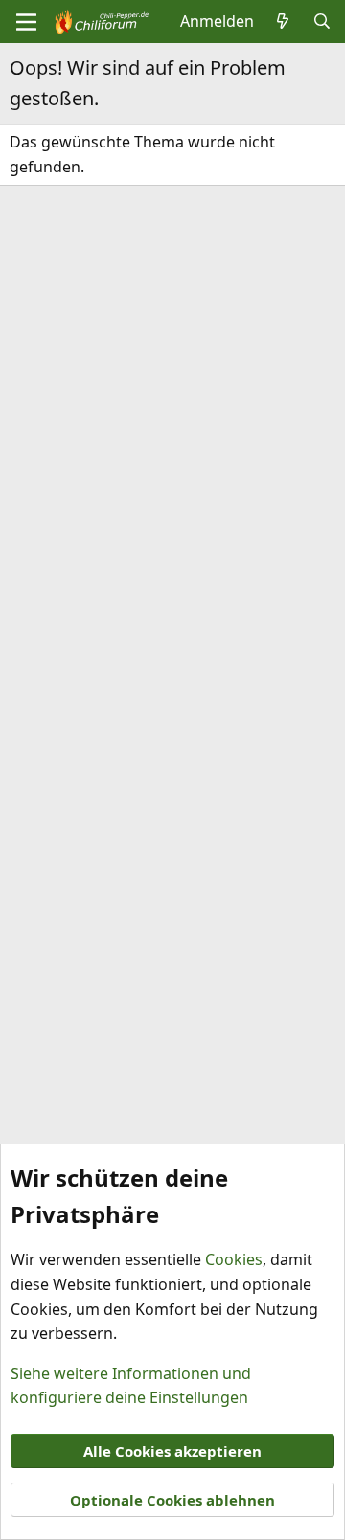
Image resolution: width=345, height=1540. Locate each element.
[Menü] (26, 22)
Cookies (234, 1259)
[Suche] (321, 22)
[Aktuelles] (283, 22)
